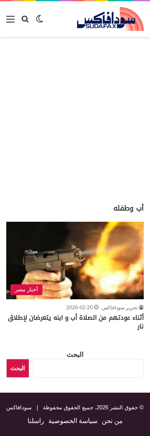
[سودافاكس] (110, 19)
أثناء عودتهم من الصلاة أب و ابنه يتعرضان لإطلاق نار (76, 322)
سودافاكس (19, 407)
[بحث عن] (25, 22)
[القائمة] (10, 22)
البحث (75, 354)
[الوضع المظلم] (39, 22)
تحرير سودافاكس (120, 308)
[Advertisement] (75, 120)
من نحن (112, 420)
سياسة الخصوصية (73, 420)
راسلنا (36, 420)
